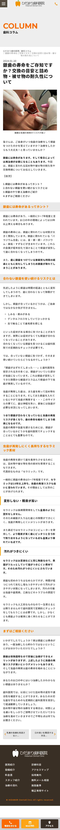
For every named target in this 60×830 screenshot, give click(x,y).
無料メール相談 (40, 780)
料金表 (9, 775)
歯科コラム (26, 51)
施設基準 (36, 785)
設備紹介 (10, 769)
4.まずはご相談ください (16, 196)
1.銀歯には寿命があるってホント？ (23, 184)
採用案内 (36, 775)
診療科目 (36, 764)
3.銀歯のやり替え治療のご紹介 (20, 192)
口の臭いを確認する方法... (46, 734)
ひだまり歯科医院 (11, 51)
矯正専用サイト (40, 790)
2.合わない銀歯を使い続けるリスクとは (25, 188)
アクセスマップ (40, 769)
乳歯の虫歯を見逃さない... (14, 734)
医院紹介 (10, 764)
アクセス (49, 824)
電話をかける (10, 824)
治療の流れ (11, 785)
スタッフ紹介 (12, 780)
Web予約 (30, 824)
